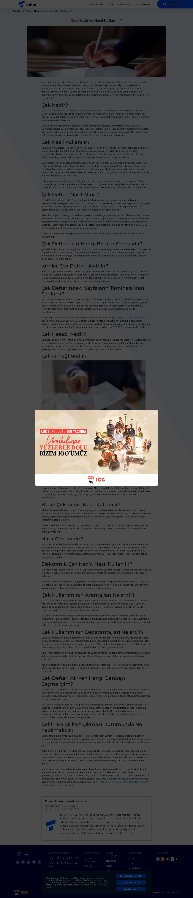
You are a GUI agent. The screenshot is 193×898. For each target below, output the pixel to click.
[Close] (155, 413)
